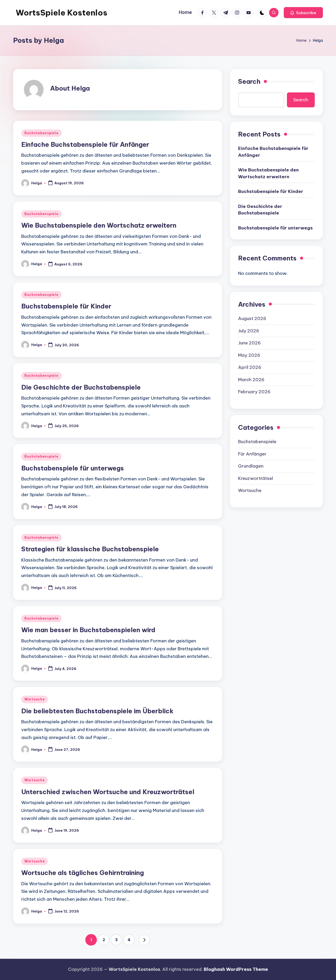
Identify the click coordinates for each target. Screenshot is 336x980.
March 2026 (251, 379)
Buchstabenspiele (41, 133)
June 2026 (249, 343)
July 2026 (248, 330)
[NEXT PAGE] (144, 940)
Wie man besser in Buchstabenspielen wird (88, 630)
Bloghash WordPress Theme (236, 969)
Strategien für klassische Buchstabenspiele (90, 549)
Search (249, 81)
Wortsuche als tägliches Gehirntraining (82, 873)
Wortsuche (34, 699)
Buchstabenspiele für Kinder (66, 306)
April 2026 (249, 367)
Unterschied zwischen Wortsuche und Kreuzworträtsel (107, 792)
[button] (303, 12)
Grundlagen (251, 466)
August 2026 (252, 318)
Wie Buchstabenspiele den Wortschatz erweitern (98, 225)
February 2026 (254, 392)
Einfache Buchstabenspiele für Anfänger (85, 144)
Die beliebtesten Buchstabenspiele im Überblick (97, 711)
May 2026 (249, 355)
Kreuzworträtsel (255, 478)
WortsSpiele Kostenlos (61, 13)
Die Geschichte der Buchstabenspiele (81, 387)
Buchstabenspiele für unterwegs (72, 468)
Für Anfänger (252, 454)
